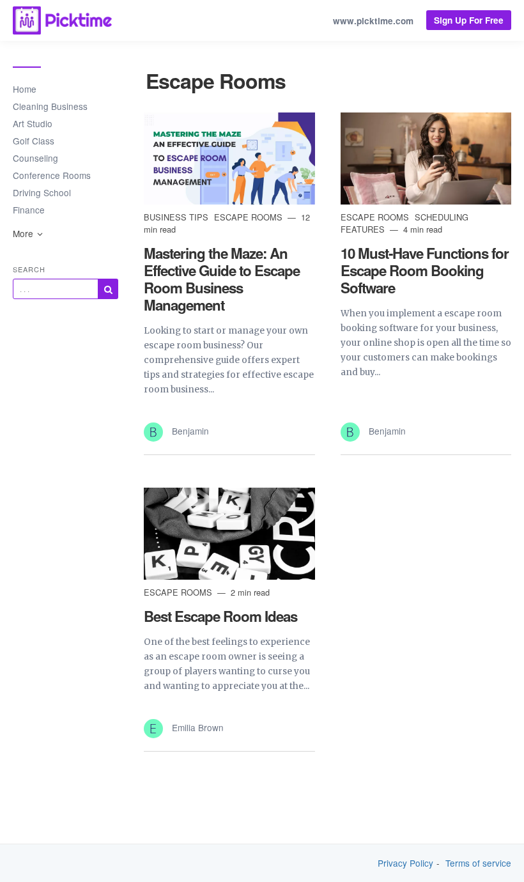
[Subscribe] (108, 289)
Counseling (35, 157)
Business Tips (177, 217)
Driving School (42, 192)
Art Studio (32, 123)
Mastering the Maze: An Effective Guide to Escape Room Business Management (222, 279)
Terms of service (478, 863)
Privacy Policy (405, 863)
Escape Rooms (249, 217)
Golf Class (33, 140)
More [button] (24, 233)
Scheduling (441, 217)
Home (24, 88)
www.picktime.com (373, 21)
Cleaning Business (50, 106)
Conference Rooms (52, 175)
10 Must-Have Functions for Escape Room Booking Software (425, 270)
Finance (29, 209)
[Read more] (229, 158)
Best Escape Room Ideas (220, 616)
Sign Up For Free (469, 20)
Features (364, 229)
